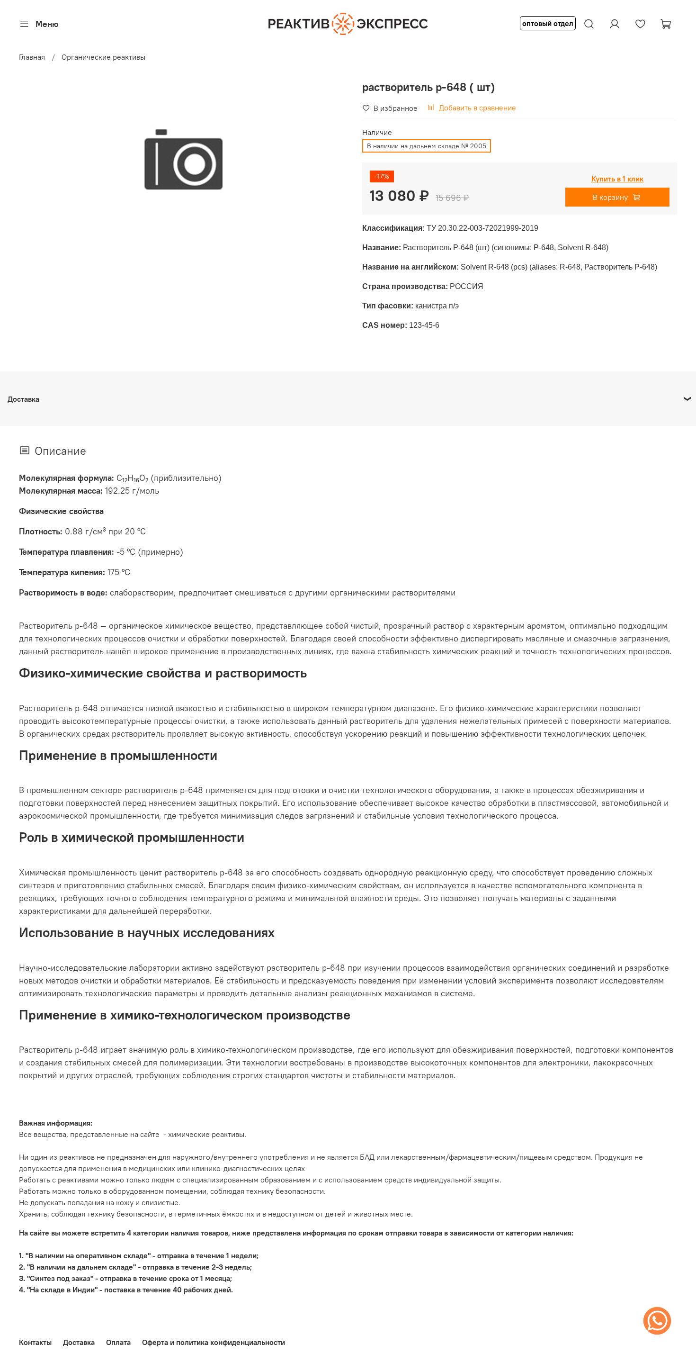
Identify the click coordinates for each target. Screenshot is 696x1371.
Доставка (79, 1342)
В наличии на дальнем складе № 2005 (426, 146)
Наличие (377, 132)
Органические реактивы (103, 57)
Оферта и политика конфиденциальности (213, 1342)
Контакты (35, 1342)
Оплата (118, 1342)
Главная (32, 57)
